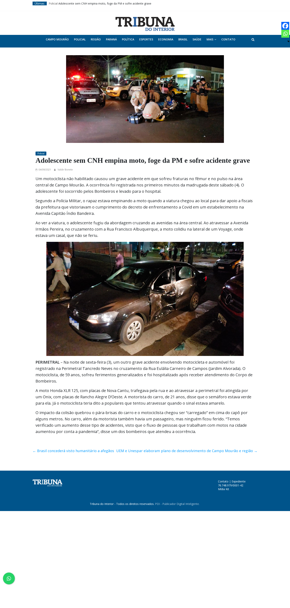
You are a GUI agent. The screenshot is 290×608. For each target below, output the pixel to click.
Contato (228, 39)
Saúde (197, 39)
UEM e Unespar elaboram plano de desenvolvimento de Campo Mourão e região (186, 450)
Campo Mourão (57, 39)
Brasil (182, 39)
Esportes (146, 39)
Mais (210, 39)
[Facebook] (285, 26)
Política (128, 39)
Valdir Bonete (65, 169)
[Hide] (288, 41)
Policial (53, 3)
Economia (165, 39)
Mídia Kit (223, 489)
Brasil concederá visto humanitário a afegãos (73, 450)
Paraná (111, 39)
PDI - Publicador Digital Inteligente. (177, 504)
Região (96, 39)
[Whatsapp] (285, 34)
